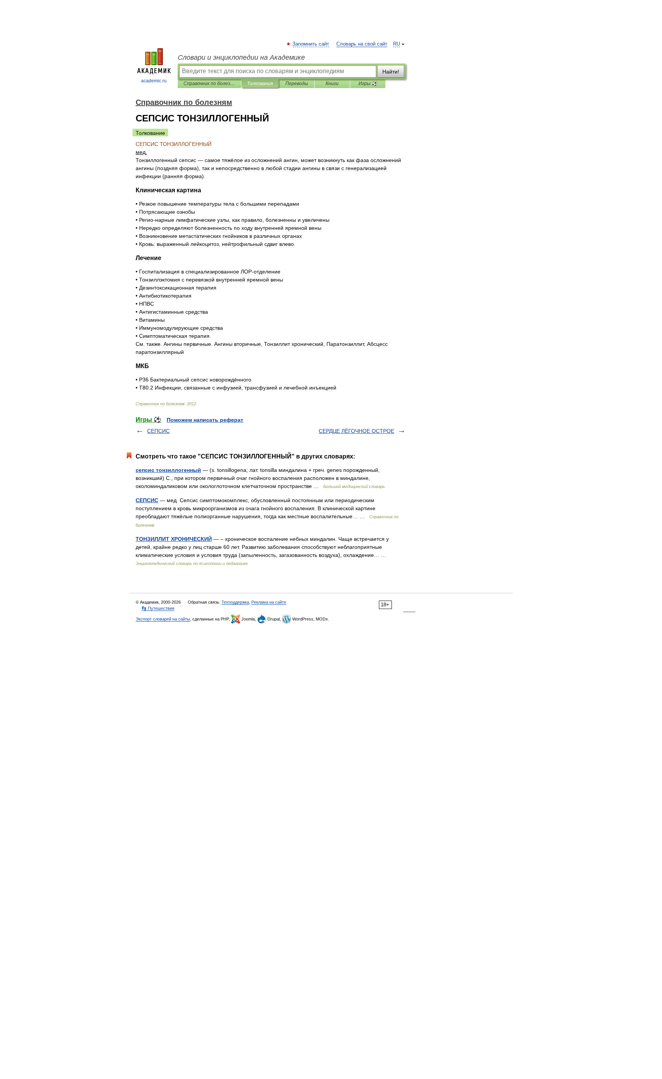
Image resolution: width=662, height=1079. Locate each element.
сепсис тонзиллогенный (168, 470)
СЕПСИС (158, 431)
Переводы (296, 83)
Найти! (390, 72)
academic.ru (154, 81)
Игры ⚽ (368, 83)
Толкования (260, 83)
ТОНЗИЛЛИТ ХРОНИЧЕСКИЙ (174, 539)
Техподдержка (235, 602)
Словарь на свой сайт (361, 44)
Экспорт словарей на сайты (163, 619)
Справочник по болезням (209, 83)
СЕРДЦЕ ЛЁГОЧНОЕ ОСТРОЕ (356, 431)
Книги (332, 83)
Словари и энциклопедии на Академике (241, 57)
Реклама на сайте (268, 602)
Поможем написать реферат (205, 420)
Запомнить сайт (311, 44)
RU (396, 44)
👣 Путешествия (157, 608)
